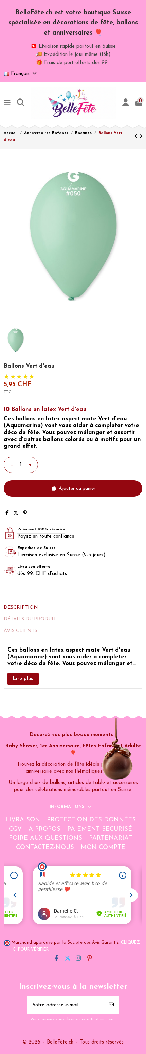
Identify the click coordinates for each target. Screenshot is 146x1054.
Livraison (22, 820)
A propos (44, 829)
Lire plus (23, 678)
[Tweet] (15, 513)
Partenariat (110, 838)
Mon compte (103, 847)
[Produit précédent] (136, 136)
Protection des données (91, 820)
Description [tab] (21, 607)
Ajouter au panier (77, 488)
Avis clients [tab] (20, 630)
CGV (15, 829)
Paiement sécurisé (99, 829)
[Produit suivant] (140, 136)
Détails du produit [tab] (30, 619)
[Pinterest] (25, 513)
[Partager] (6, 513)
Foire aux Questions (45, 838)
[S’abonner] (111, 1005)
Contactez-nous (45, 847)
